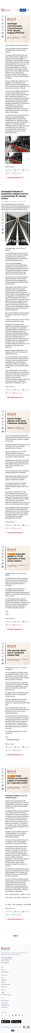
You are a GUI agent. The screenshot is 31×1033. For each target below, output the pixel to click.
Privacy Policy (4, 1002)
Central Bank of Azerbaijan (12, 739)
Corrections (4, 986)
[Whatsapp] (2, 1015)
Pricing (2, 992)
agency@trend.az (5, 962)
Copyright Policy (5, 1005)
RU (18, 1030)
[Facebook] (6, 1015)
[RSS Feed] (22, 1015)
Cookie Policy (4, 1007)
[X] (9, 1015)
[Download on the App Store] (5, 1021)
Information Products (6, 994)
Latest (2, 969)
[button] (2, 16)
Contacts (3, 982)
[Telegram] (15, 1015)
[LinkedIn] (19, 1015)
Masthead (3, 980)
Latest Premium (5, 972)
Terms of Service (5, 1000)
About (2, 977)
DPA (6, 441)
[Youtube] (12, 1015)
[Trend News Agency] (5, 948)
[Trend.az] (5, 10)
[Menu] (28, 10)
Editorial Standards (5, 984)
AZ (15, 1030)
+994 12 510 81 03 (5, 960)
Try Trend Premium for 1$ (15, 177)
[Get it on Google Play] (16, 1021)
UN (7, 614)
